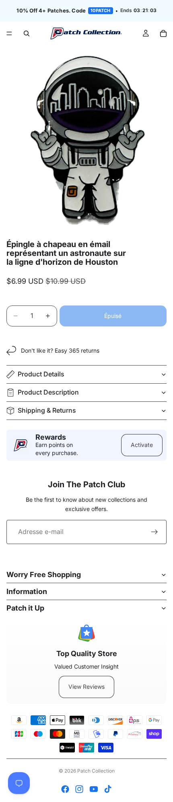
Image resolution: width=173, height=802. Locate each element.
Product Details (41, 374)
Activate (142, 444)
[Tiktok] (108, 789)
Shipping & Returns (47, 410)
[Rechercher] (26, 33)
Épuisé (113, 315)
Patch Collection (96, 771)
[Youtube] (94, 789)
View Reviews (86, 686)
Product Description (48, 392)
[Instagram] (79, 789)
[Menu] (9, 33)
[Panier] (163, 33)
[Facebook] (65, 789)
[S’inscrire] (154, 532)
